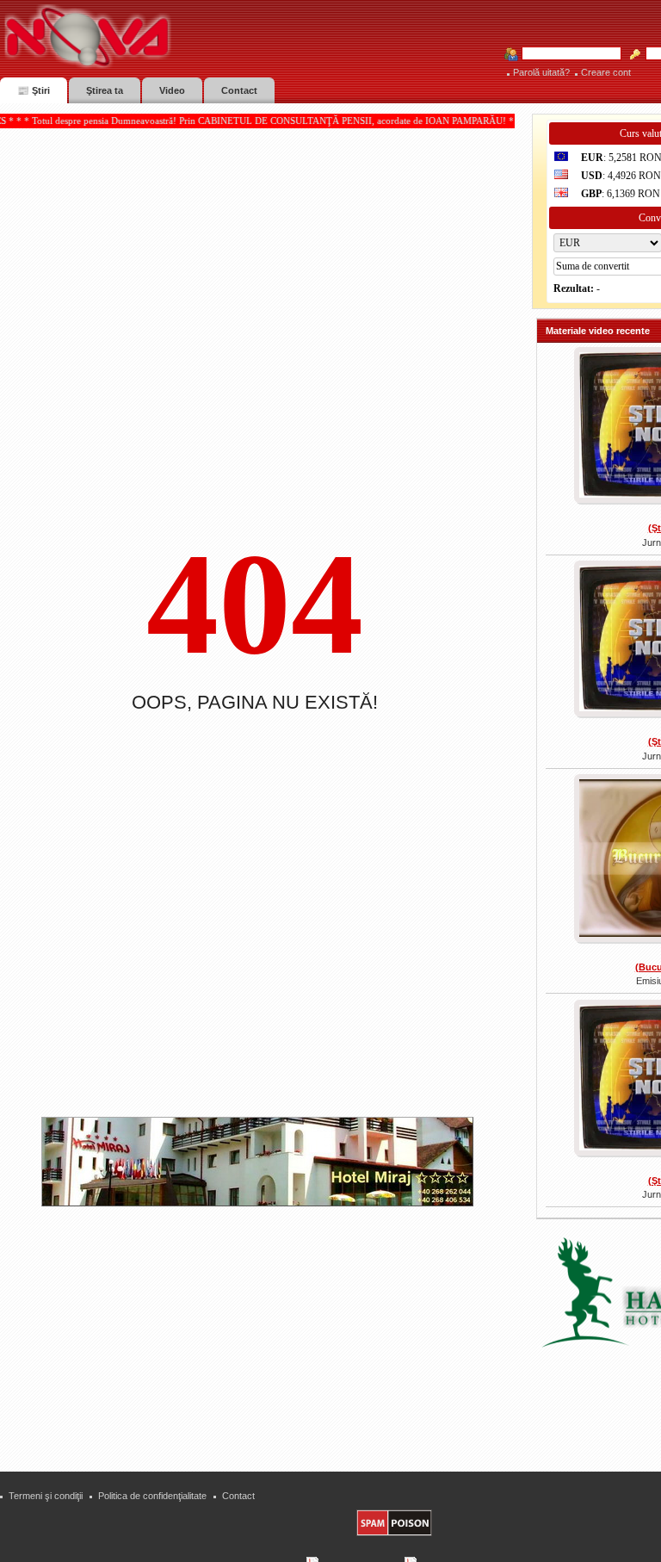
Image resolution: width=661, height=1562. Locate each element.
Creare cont (606, 72)
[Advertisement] (266, 1332)
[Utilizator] (566, 54)
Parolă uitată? (541, 72)
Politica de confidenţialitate (152, 1496)
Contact (238, 1496)
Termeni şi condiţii (46, 1496)
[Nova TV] (237, 36)
